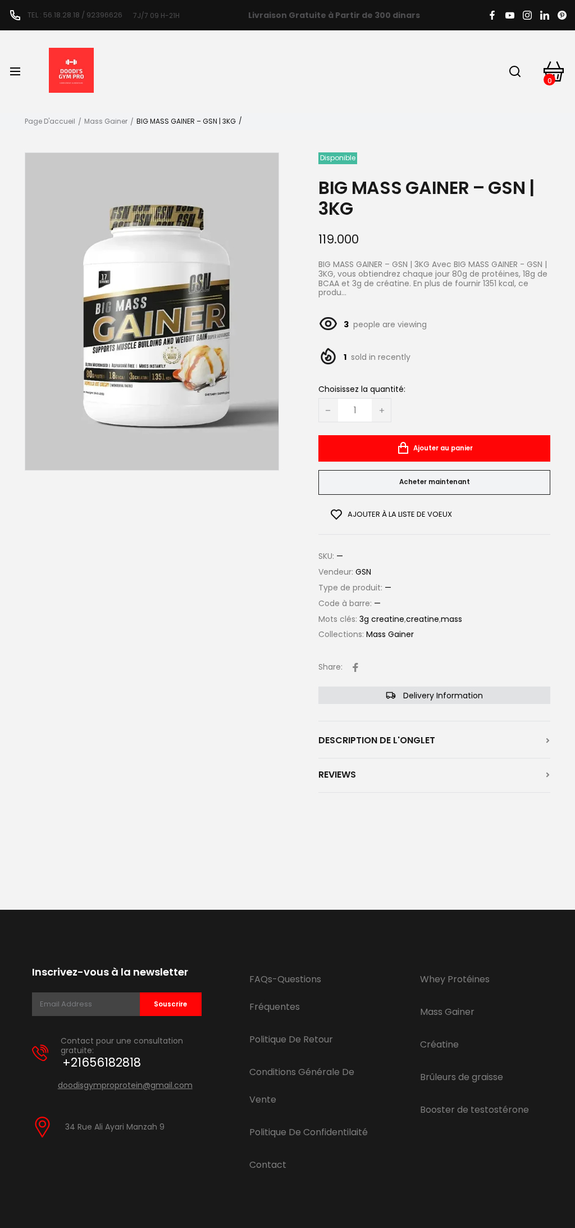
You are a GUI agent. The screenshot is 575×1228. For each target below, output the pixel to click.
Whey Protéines (455, 979)
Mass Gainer (105, 121)
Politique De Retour (291, 1039)
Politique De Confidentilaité (308, 1132)
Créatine (439, 1044)
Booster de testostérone (474, 1109)
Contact (267, 1164)
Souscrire (170, 1004)
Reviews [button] (337, 775)
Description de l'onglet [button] (376, 740)
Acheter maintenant (434, 481)
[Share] (355, 667)
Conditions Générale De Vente (301, 1086)
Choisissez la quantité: (361, 390)
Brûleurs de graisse (461, 1077)
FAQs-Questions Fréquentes (285, 993)
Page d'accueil (50, 121)
